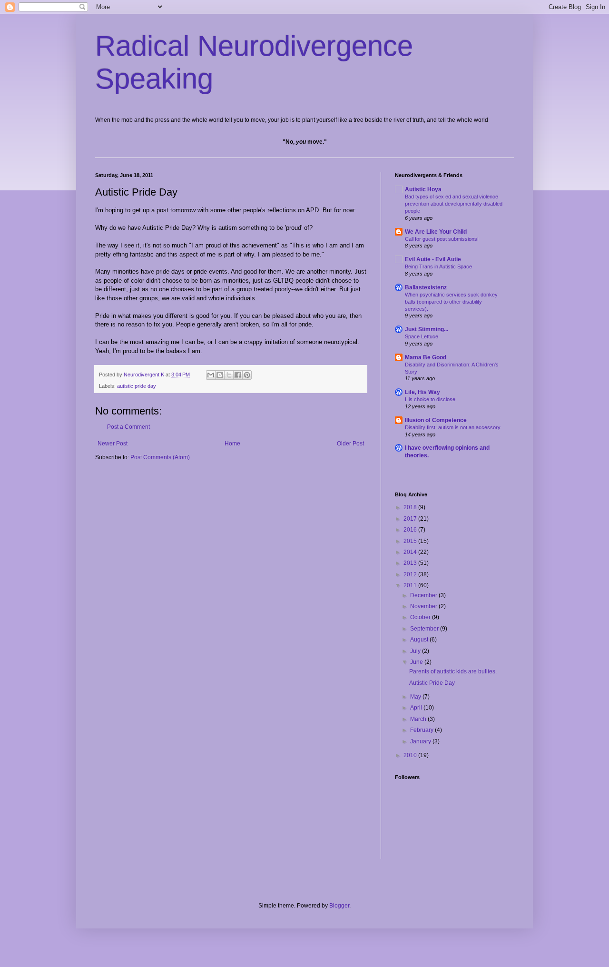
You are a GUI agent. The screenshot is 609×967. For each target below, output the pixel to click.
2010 (410, 755)
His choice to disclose (430, 399)
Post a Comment (128, 427)
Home (232, 443)
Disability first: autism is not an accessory (453, 427)
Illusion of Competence (436, 420)
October (421, 617)
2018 (410, 507)
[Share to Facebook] (238, 375)
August (420, 639)
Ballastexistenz (426, 287)
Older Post (350, 443)
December (424, 595)
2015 (410, 541)
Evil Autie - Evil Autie (433, 259)
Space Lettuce (421, 336)
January (421, 741)
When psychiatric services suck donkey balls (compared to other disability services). (451, 302)
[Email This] (211, 375)
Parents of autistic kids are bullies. (453, 671)
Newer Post (113, 443)
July (416, 651)
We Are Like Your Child (436, 231)
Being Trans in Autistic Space (438, 266)
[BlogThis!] (220, 375)
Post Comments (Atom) (160, 457)
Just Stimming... (426, 329)
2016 (410, 529)
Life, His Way (422, 392)
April (416, 707)
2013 (410, 563)
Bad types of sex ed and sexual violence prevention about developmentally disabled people (453, 204)
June (417, 662)
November (424, 606)
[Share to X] (229, 375)
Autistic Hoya (423, 189)
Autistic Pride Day (432, 683)
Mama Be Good (425, 357)
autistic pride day (136, 386)
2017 (410, 518)
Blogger (339, 905)
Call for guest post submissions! (442, 239)
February (422, 730)
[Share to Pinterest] (247, 375)
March (419, 719)
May (416, 696)
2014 (410, 552)
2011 (410, 585)
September (425, 628)
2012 (410, 574)
